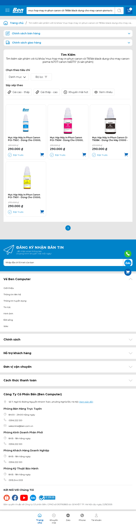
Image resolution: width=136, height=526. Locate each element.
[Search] (119, 10)
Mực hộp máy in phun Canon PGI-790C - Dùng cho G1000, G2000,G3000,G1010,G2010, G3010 (24, 138)
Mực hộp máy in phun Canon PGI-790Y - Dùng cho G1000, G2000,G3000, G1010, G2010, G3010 (24, 196)
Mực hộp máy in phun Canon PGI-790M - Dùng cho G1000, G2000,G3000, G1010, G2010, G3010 (66, 138)
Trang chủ (17, 23)
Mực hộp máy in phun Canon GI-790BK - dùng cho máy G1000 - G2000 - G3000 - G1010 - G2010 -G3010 (110, 138)
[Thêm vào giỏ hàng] (42, 155)
